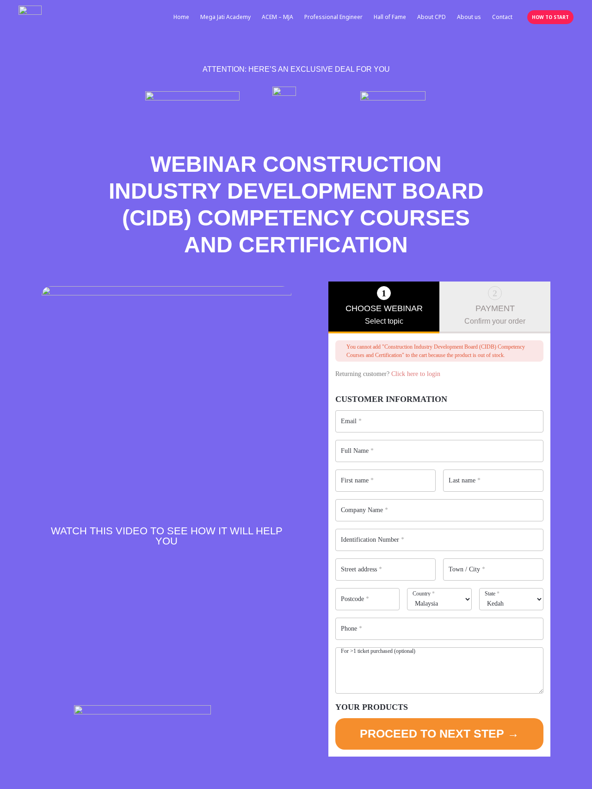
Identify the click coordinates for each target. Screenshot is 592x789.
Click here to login (415, 373)
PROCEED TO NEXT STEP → (439, 733)
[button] (550, 17)
